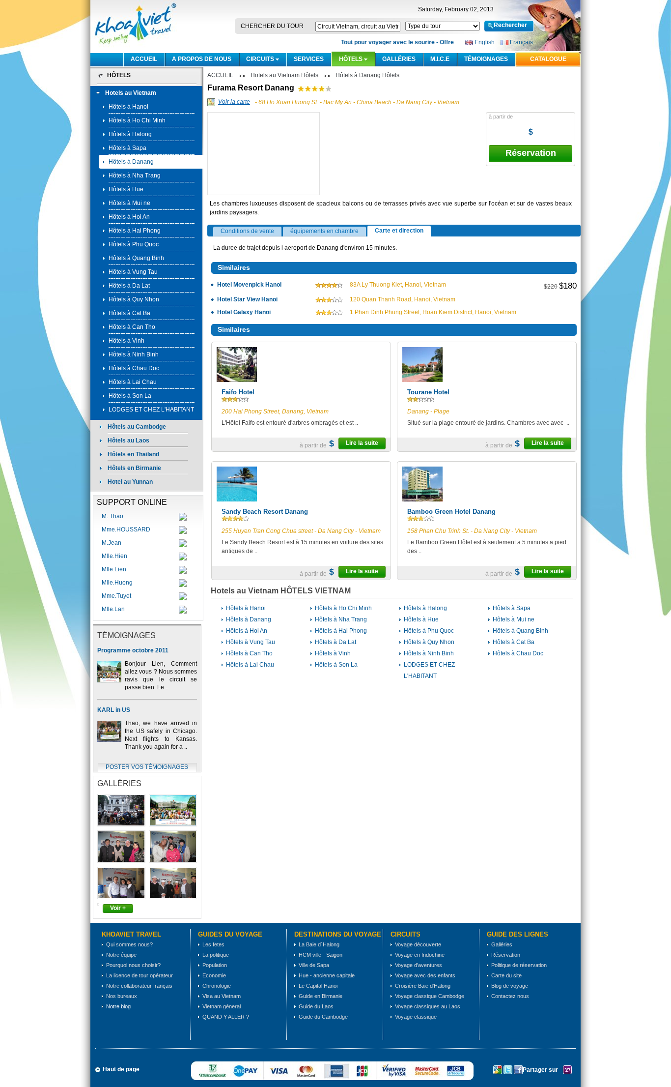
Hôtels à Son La (130, 395)
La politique (215, 955)
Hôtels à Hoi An (129, 216)
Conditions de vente (247, 231)
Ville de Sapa (314, 965)
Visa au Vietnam (221, 996)
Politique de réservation (519, 965)
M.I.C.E (439, 59)
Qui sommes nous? (129, 944)
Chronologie (216, 986)
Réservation (530, 153)
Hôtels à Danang (131, 161)
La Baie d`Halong (319, 944)
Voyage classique (416, 1017)
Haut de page (121, 1069)
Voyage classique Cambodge (429, 996)
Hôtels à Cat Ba (129, 313)
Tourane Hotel (428, 392)
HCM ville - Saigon (320, 955)
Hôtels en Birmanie (134, 468)
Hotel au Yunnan (130, 481)
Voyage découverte (418, 944)
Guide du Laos (316, 1006)
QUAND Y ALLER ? (225, 1017)
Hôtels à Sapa (127, 148)
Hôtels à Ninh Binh (134, 354)
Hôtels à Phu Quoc (134, 244)
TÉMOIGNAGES (486, 59)
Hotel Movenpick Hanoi (249, 284)
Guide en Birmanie (320, 996)
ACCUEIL (144, 59)
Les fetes (213, 944)
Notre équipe (121, 955)
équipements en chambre (324, 231)
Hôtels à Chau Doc (134, 368)
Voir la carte (234, 101)
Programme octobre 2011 (132, 650)
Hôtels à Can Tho (132, 326)
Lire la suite (362, 443)
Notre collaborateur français (139, 986)
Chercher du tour (272, 26)
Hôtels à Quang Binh (136, 258)
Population (214, 965)
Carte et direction (399, 230)
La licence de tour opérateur (139, 975)
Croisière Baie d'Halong (422, 986)
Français (521, 42)
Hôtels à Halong (130, 134)
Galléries (399, 59)
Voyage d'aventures (418, 965)
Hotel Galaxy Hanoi (244, 312)
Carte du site (506, 975)
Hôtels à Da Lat (129, 285)
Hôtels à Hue (126, 189)
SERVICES (309, 59)
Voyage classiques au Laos (427, 1006)
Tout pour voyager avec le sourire (382, 42)
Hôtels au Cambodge (137, 426)
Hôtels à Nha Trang (135, 175)
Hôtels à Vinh (126, 340)
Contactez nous (510, 996)
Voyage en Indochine (420, 955)
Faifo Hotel (238, 392)
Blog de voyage (509, 986)
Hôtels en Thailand (133, 454)
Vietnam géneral (221, 1006)
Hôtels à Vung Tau (133, 271)
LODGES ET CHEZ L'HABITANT (151, 409)
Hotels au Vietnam (130, 92)
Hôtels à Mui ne (129, 203)
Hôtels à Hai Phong (135, 230)
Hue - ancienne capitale (327, 975)
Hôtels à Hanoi (128, 106)
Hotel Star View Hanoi (247, 299)
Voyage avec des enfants (425, 975)
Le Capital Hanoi (318, 986)
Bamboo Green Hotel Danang (451, 511)
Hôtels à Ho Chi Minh (137, 120)
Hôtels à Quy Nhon (134, 299)
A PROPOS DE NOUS (201, 59)
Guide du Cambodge (323, 1017)
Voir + (118, 908)
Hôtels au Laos (128, 440)
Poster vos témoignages (147, 767)
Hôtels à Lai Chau (133, 382)
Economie (214, 975)
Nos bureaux (121, 996)
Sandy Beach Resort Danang (265, 511)
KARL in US (113, 709)
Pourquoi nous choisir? (133, 965)
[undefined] (264, 184)
